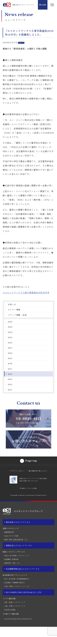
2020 (10, 353)
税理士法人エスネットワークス (19, 545)
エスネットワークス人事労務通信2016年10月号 (26, 292)
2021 (10, 347)
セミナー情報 (14, 309)
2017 (10, 368)
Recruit (42, 5)
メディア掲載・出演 (17, 315)
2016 (10, 373)
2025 (10, 326)
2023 (10, 337)
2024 (10, 332)
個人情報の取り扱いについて (38, 471)
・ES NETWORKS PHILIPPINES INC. (17, 619)
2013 (10, 389)
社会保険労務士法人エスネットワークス (22, 569)
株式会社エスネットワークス (18, 522)
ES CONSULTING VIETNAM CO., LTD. (24, 592)
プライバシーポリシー (18, 471)
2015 (10, 379)
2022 (10, 342)
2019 (10, 358)
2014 (10, 384)
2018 (10, 363)
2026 (10, 321)
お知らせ (12, 304)
